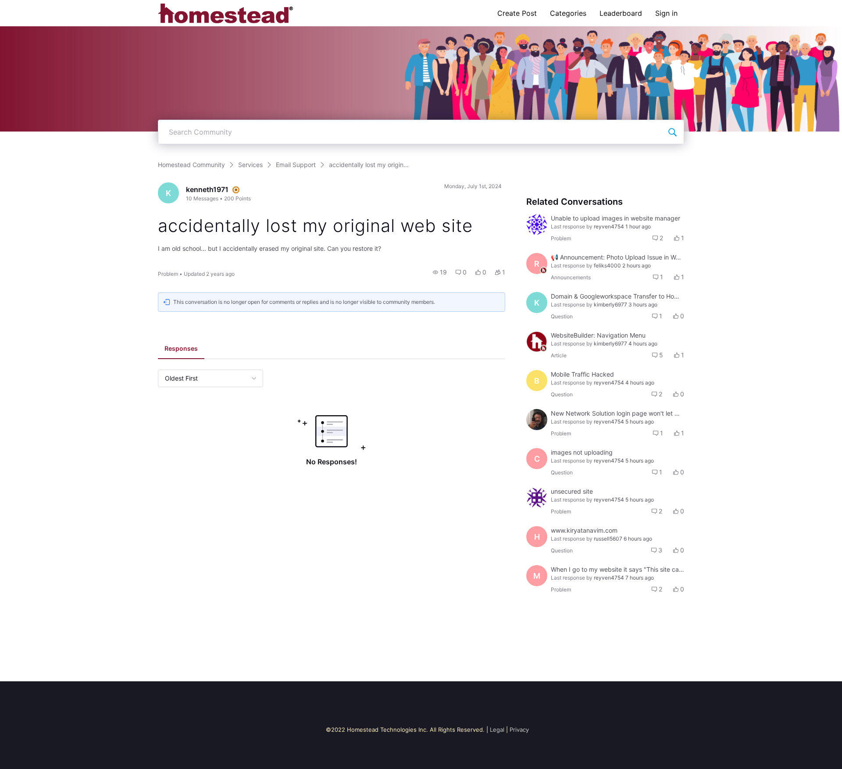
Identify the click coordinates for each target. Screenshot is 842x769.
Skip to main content (36, 6)
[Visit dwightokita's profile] (536, 419)
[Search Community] (672, 132)
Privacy (519, 729)
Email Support (296, 164)
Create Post (517, 13)
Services (250, 164)
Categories (568, 13)
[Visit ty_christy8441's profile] (536, 497)
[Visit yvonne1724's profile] (536, 224)
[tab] (181, 349)
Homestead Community (191, 164)
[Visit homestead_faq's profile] (536, 341)
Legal (497, 729)
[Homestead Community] (225, 13)
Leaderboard (620, 13)
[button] (440, 272)
